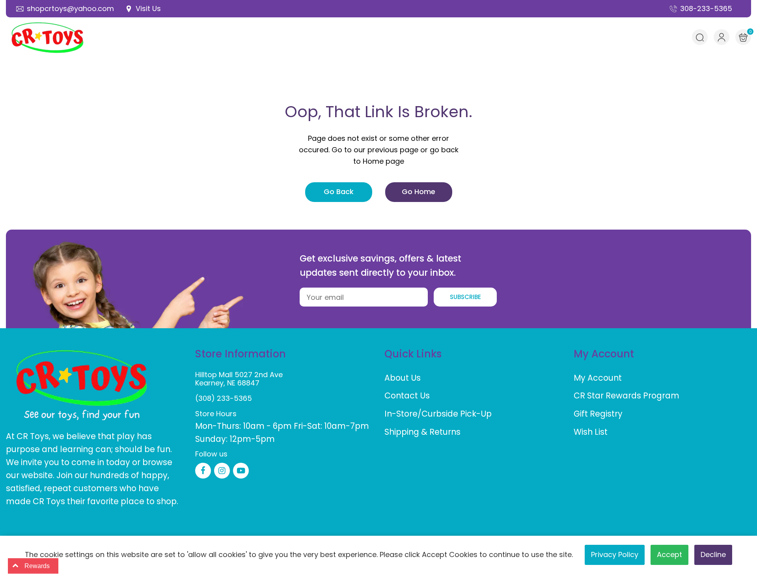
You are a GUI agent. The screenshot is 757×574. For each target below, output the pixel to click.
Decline (713, 554)
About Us (402, 377)
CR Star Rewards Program (626, 395)
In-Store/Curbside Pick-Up (438, 413)
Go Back (339, 191)
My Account (598, 377)
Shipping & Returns (422, 432)
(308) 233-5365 (223, 398)
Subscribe (465, 297)
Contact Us (407, 395)
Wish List (591, 432)
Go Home (418, 191)
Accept (669, 554)
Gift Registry (598, 413)
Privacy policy (614, 554)
